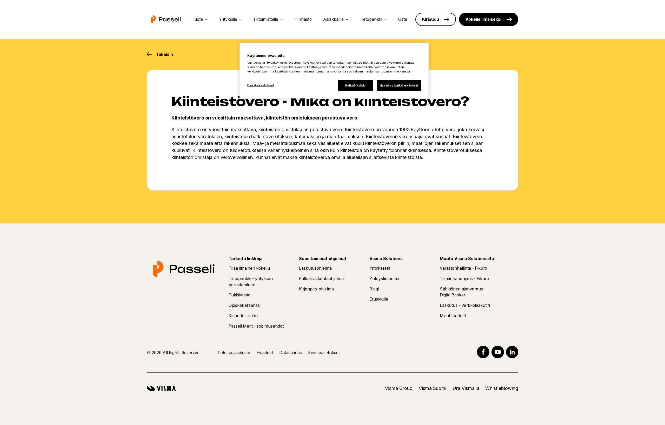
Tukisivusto (239, 295)
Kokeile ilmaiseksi (483, 19)
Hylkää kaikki (355, 85)
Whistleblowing (501, 388)
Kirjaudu (430, 19)
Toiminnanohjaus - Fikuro (464, 278)
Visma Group (399, 388)
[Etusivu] (166, 19)
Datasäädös (290, 352)
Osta (402, 19)
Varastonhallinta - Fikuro (463, 268)
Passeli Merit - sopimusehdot (256, 326)
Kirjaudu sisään (243, 315)
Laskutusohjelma (315, 268)
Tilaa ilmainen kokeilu (249, 268)
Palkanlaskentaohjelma (321, 278)
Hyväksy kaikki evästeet (399, 85)
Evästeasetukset (260, 85)
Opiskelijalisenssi (245, 305)
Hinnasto (303, 19)
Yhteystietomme (385, 278)
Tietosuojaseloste (233, 352)
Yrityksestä (379, 268)
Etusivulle (378, 299)
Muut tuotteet (453, 315)
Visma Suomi (432, 388)
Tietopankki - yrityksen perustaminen (251, 281)
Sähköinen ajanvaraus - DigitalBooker (463, 292)
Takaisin (164, 54)
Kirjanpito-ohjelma (316, 289)
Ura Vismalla (466, 388)
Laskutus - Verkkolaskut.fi (465, 305)
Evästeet (264, 352)
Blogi (374, 289)
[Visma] (161, 388)
